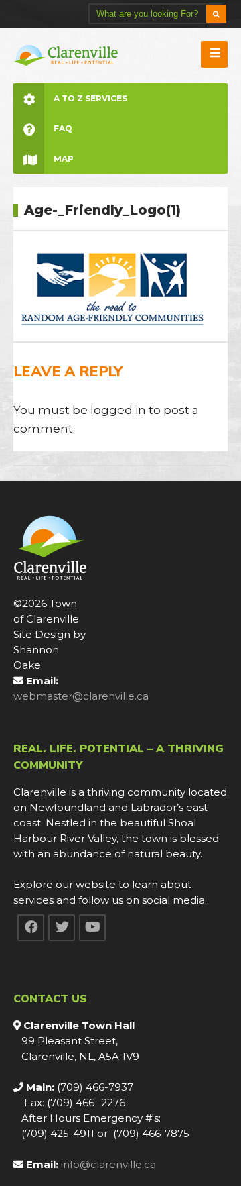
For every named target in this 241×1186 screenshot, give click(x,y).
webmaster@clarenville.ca (81, 696)
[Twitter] (61, 927)
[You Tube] (92, 927)
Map (64, 159)
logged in (118, 410)
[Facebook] (30, 927)
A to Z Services (90, 98)
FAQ (63, 128)
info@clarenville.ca (108, 1164)
